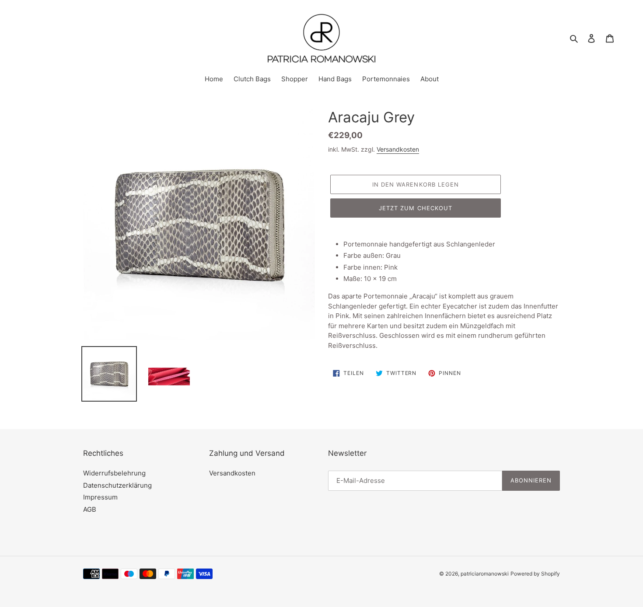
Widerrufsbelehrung (114, 473)
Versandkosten (398, 149)
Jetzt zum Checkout (415, 208)
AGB (89, 509)
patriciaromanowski (485, 573)
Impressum (100, 497)
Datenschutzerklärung (117, 485)
